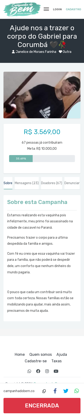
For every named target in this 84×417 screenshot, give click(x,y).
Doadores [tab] (51, 183)
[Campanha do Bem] (22, 9)
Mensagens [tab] (27, 183)
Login (57, 9)
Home (20, 354)
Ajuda (61, 354)
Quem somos (40, 354)
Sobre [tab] (8, 183)
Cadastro (73, 9)
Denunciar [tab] (72, 183)
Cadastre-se (36, 361)
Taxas (56, 361)
